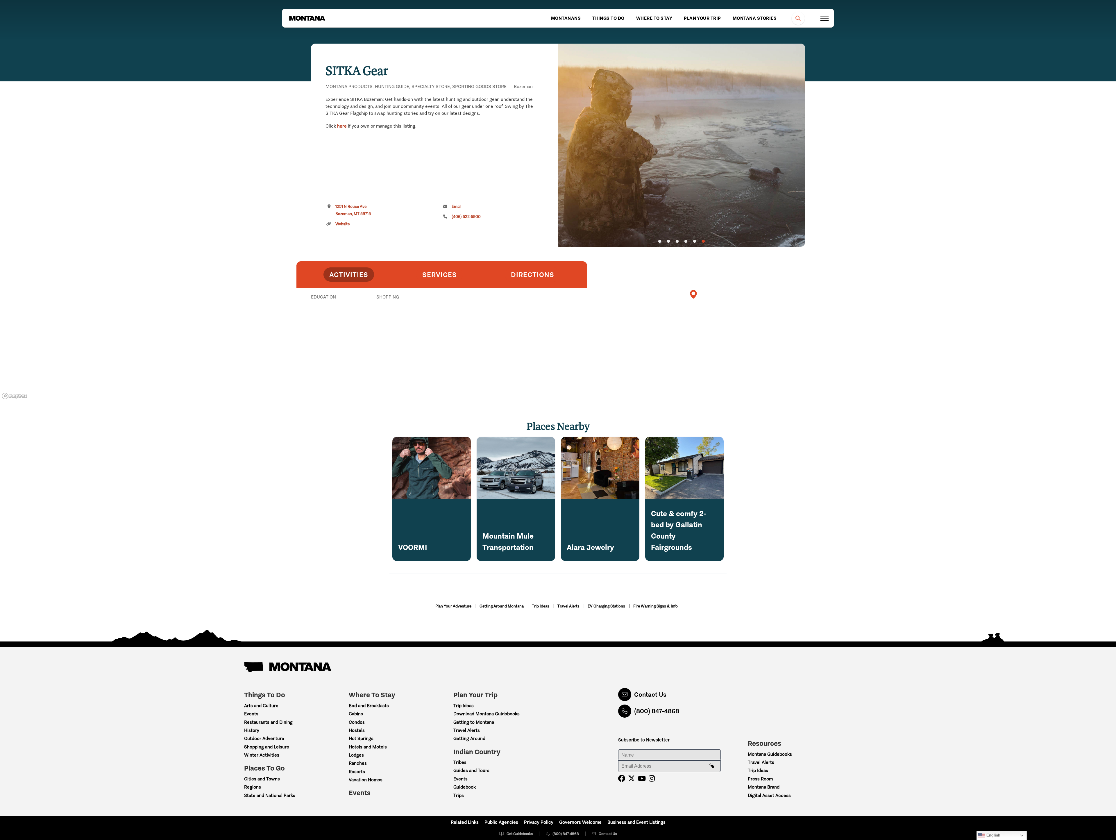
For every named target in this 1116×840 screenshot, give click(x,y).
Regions (252, 787)
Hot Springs (361, 738)
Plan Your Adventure (453, 606)
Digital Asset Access (769, 795)
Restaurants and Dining (268, 722)
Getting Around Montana (502, 606)
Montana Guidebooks (770, 754)
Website (342, 223)
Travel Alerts (568, 606)
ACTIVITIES (348, 274)
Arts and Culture (261, 705)
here (342, 126)
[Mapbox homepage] (14, 396)
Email (456, 206)
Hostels (357, 730)
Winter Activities (261, 755)
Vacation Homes (365, 779)
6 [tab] (703, 241)
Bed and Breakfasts (369, 705)
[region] (681, 145)
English (992, 835)
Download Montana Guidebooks (486, 713)
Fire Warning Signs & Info (655, 606)
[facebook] (621, 778)
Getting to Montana (473, 722)
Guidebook (464, 787)
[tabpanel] (681, 145)
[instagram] (652, 778)
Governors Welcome (580, 822)
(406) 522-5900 (466, 216)
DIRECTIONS (532, 274)
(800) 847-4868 (656, 711)
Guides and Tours (471, 770)
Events (251, 713)
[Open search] (798, 18)
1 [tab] (660, 241)
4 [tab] (686, 241)
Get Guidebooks (520, 834)
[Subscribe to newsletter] (712, 766)
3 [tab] (677, 241)
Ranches (358, 763)
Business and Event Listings (636, 822)
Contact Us (650, 694)
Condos (357, 722)
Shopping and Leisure (266, 747)
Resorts (357, 771)
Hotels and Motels (368, 747)
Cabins (356, 713)
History (251, 730)
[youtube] (642, 778)
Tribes (459, 762)
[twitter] (631, 778)
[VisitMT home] (307, 18)
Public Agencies (501, 822)
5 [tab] (695, 241)
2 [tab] (668, 241)
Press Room (760, 779)
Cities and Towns (262, 779)
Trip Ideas (541, 606)
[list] (442, 327)
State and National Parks (269, 795)
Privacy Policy (538, 822)
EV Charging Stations (607, 606)
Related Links (465, 822)
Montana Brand (763, 787)
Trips (458, 795)
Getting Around (469, 738)
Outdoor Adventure (264, 738)
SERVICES (439, 274)
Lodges (356, 755)
